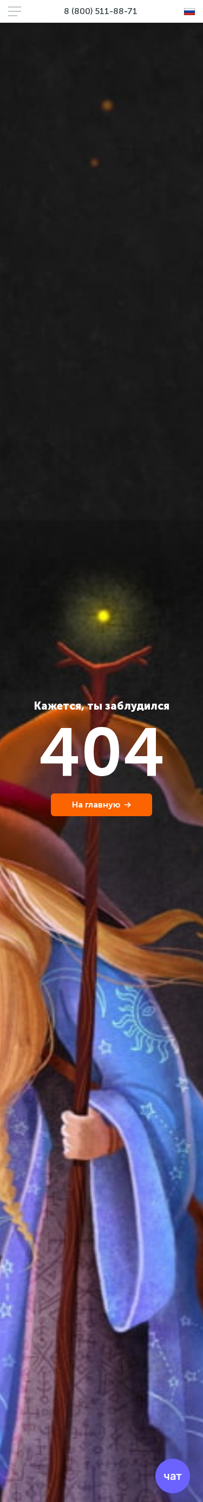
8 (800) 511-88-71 (100, 11)
